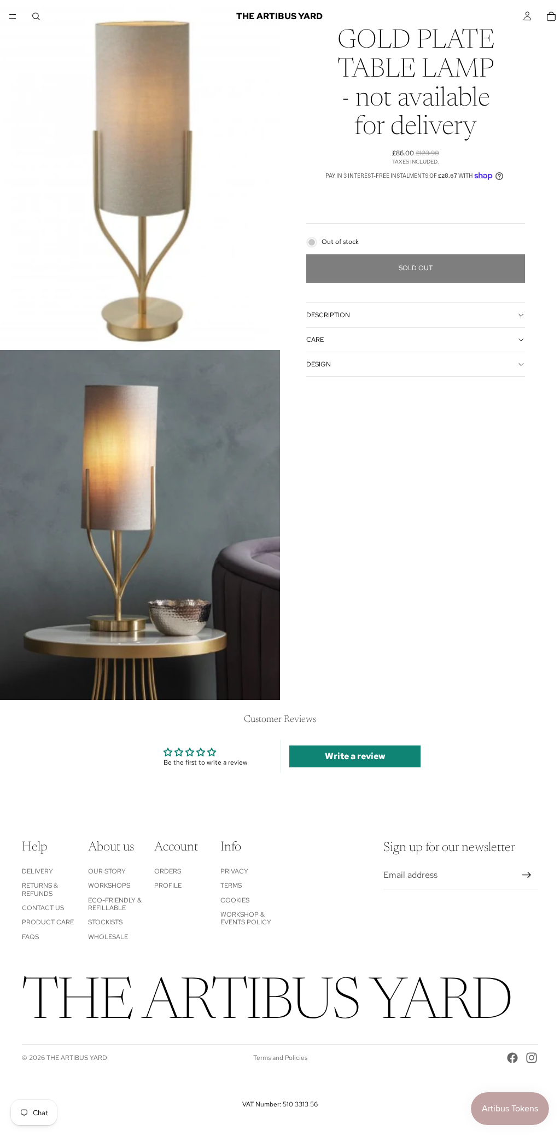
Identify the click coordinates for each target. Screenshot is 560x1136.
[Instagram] (531, 1057)
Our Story (107, 871)
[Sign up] (526, 875)
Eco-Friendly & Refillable (115, 904)
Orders (167, 871)
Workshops (109, 885)
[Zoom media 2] (140, 525)
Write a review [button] (355, 756)
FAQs (30, 937)
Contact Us (43, 908)
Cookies (234, 900)
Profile (168, 885)
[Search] (36, 16)
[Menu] (12, 16)
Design (318, 364)
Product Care (48, 922)
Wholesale (108, 937)
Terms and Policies (280, 1057)
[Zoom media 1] (140, 175)
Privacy (234, 871)
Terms (231, 885)
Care (315, 339)
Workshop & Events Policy (245, 918)
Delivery (37, 871)
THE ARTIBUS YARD (76, 1057)
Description (328, 315)
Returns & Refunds (40, 889)
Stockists (105, 922)
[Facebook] (512, 1057)
